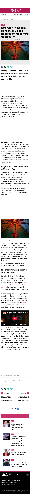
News (6, 18)
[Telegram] (11, 67)
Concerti (26, 14)
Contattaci (10, 480)
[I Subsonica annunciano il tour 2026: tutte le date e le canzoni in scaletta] (6, 463)
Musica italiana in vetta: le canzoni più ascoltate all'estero (18, 454)
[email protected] (5, 488)
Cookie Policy (12, 482)
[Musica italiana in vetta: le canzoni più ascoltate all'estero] (6, 453)
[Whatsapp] (8, 67)
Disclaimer (17, 480)
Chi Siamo (3, 480)
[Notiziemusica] (16, 10)
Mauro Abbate (4, 40)
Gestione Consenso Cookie (8, 484)
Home (2, 18)
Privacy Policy (4, 482)
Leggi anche (15, 415)
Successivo (23, 393)
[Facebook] (2, 67)
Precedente (6, 393)
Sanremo (3, 14)
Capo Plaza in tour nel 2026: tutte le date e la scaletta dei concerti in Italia (18, 426)
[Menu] (2, 10)
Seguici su (14, 408)
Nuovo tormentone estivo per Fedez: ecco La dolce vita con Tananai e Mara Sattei (23, 398)
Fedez (10, 14)
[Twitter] (5, 67)
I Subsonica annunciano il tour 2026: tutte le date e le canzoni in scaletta (19, 464)
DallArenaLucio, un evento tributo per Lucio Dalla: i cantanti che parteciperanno (7, 398)
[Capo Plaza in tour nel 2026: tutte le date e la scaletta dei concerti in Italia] (6, 425)
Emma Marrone (17, 14)
